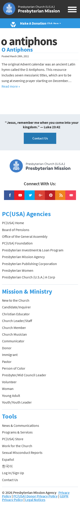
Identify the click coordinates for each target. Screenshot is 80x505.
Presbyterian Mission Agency (23, 257)
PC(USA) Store (12, 439)
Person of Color (13, 368)
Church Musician (14, 334)
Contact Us (40, 138)
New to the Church (15, 300)
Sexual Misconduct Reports (22, 452)
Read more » (11, 86)
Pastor (7, 361)
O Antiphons (17, 49)
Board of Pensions (15, 229)
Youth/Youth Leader (17, 402)
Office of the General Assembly (24, 236)
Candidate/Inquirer (16, 307)
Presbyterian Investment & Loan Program (32, 250)
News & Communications (20, 425)
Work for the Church (17, 446)
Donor (7, 348)
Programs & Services (17, 432)
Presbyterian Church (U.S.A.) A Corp (28, 277)
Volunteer (9, 382)
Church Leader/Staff (17, 320)
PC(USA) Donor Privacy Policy (35, 496)
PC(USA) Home (13, 223)
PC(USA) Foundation (17, 243)
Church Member (14, 327)
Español (8, 459)
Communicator (13, 341)
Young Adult (11, 395)
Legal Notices (35, 499)
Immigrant (10, 354)
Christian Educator (16, 314)
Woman (8, 388)
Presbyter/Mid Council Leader (24, 375)
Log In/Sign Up (13, 473)
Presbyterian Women (17, 270)
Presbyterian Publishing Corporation (29, 263)
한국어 (7, 466)
